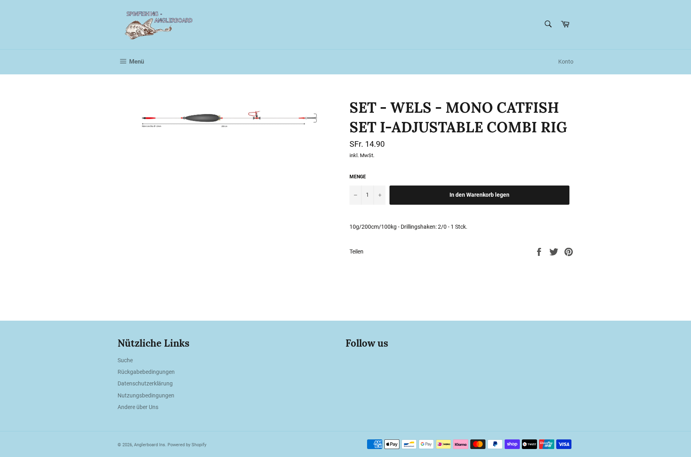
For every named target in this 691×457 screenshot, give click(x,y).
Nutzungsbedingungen (146, 395)
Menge (357, 177)
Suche (125, 360)
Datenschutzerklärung (145, 383)
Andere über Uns (138, 407)
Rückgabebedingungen (146, 372)
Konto (565, 61)
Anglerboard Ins (149, 444)
